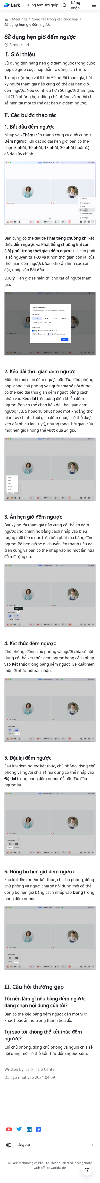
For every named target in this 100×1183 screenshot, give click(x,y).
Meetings (19, 19)
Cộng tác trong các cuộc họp (55, 19)
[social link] (11, 1129)
